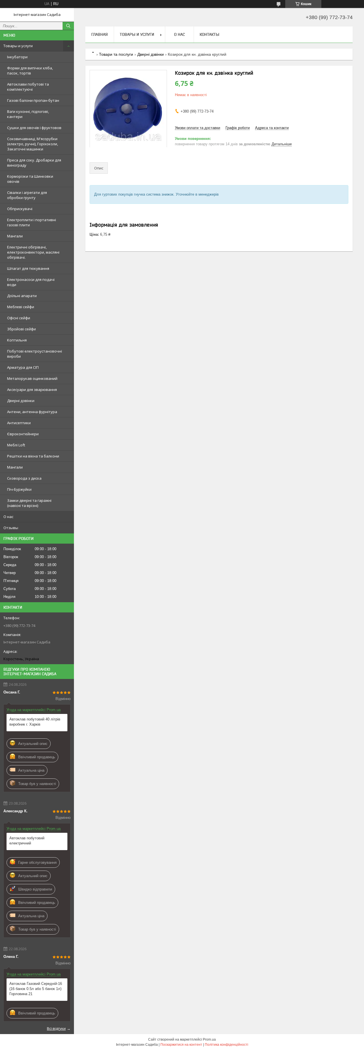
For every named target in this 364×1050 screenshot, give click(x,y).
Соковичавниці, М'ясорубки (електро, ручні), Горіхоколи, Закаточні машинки (32, 144)
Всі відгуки (56, 1028)
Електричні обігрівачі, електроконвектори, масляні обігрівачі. (33, 252)
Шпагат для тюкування (28, 268)
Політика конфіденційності (226, 1045)
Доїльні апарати (22, 295)
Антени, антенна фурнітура (32, 411)
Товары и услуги (18, 45)
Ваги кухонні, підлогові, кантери (28, 114)
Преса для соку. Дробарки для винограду (34, 163)
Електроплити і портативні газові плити (31, 222)
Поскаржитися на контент (181, 1045)
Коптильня (17, 340)
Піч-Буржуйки (19, 489)
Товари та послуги (116, 54)
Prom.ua (209, 1039)
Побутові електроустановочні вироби (34, 354)
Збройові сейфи (21, 329)
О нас (8, 516)
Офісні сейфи (18, 317)
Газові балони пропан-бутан (33, 100)
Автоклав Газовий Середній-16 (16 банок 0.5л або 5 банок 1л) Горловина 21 (35, 988)
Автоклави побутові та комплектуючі (28, 87)
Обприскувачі (19, 208)
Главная (99, 34)
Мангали (15, 236)
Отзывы (10, 527)
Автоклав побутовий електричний (26, 840)
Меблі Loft (16, 445)
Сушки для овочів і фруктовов (34, 127)
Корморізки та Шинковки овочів (30, 179)
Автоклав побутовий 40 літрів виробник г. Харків (34, 721)
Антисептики (19, 422)
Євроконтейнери (23, 433)
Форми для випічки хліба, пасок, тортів (30, 70)
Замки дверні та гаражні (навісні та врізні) (29, 503)
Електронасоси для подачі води (31, 282)
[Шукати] (68, 26)
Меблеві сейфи (20, 306)
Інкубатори (17, 56)
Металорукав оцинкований (32, 378)
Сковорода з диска (24, 478)
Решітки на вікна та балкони (33, 456)
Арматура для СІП (23, 367)
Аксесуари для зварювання (32, 389)
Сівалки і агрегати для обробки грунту (27, 195)
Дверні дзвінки (20, 400)
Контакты (209, 34)
